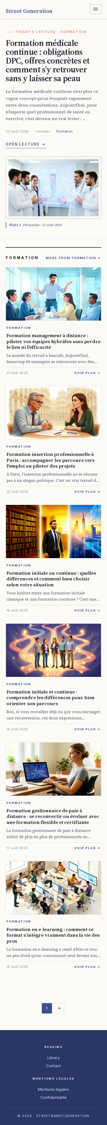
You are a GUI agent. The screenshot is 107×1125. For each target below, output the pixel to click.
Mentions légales (53, 1089)
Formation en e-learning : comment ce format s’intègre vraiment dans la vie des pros (53, 935)
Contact (53, 1066)
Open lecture (26, 144)
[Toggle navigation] (95, 9)
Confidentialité (53, 1097)
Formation (64, 131)
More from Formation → (73, 258)
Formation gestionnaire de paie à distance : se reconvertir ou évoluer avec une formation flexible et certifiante (52, 816)
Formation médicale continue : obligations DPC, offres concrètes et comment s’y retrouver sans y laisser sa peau (47, 60)
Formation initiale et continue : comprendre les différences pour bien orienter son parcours (50, 697)
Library (53, 1057)
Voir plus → (87, 373)
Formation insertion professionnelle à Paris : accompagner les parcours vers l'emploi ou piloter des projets (50, 460)
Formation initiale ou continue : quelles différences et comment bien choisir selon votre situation (51, 579)
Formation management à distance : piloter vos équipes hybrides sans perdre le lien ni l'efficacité (53, 341)
